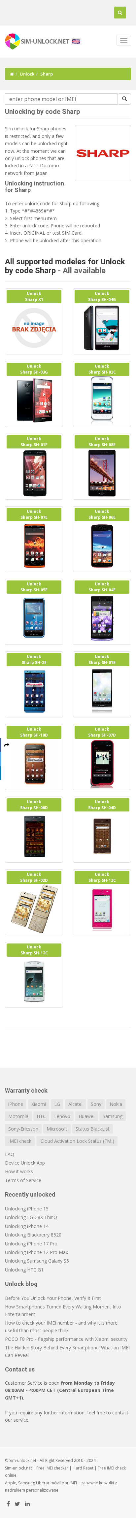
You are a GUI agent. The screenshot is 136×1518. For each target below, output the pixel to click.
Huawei (86, 1116)
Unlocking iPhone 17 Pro (31, 1243)
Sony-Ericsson (23, 1129)
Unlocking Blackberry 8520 (33, 1235)
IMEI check (19, 1141)
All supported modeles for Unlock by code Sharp (65, 266)
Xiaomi (38, 1104)
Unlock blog (21, 1283)
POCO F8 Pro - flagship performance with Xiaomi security (66, 1339)
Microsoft (57, 1129)
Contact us (20, 1369)
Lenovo (62, 1116)
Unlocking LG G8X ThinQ (31, 1217)
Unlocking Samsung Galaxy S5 (37, 1261)
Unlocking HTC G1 (24, 1270)
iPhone (15, 1104)
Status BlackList (93, 1129)
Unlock (27, 74)
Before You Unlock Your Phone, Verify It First (53, 1298)
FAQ (9, 1154)
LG (57, 1104)
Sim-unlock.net (18, 1468)
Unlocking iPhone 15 (27, 1208)
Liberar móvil (48, 1483)
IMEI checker (57, 1468)
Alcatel (75, 1104)
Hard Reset (83, 1468)
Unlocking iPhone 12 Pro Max (36, 1252)
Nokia (116, 1104)
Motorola (18, 1116)
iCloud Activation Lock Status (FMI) (77, 1141)
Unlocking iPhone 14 (27, 1226)
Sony (96, 1104)
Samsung (112, 1116)
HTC (41, 1116)
